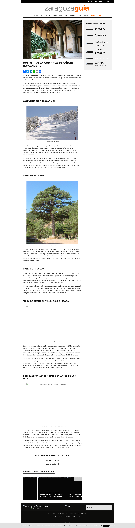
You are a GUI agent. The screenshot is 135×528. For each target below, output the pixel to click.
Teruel (68, 75)
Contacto (51, 513)
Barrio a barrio (83, 15)
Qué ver (47, 15)
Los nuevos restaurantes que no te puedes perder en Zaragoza (102, 43)
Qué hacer (38, 15)
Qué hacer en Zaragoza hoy (100, 29)
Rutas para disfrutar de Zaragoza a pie (100, 64)
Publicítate (84, 513)
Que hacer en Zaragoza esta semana (100, 35)
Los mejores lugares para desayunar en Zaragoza (100, 52)
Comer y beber (58, 15)
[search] (109, 507)
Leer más (112, 526)
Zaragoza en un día (102, 58)
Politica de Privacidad (67, 513)
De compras (70, 15)
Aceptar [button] (106, 526)
